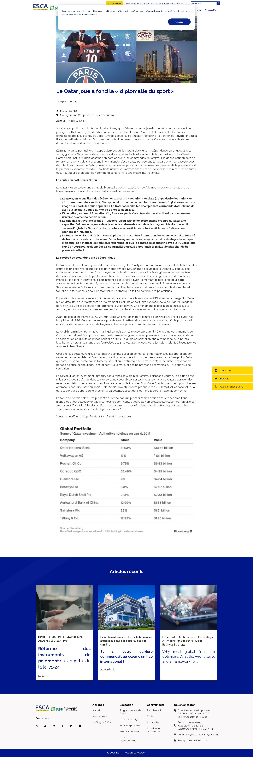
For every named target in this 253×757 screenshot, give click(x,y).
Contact (151, 716)
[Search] (218, 3)
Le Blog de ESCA (101, 722)
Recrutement (154, 710)
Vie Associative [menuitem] (133, 3)
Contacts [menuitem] (180, 3)
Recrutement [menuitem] (166, 3)
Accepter (179, 22)
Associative (153, 722)
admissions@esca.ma (189, 734)
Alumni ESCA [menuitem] (150, 3)
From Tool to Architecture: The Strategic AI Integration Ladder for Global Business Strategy (188, 640)
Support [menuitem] (112, 3)
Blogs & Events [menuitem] (212, 10)
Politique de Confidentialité (192, 740)
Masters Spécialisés (130, 725)
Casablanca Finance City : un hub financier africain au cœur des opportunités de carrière (126, 640)
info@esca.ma (211, 734)
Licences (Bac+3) (129, 719)
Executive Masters (129, 731)
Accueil (96, 710)
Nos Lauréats (99, 716)
